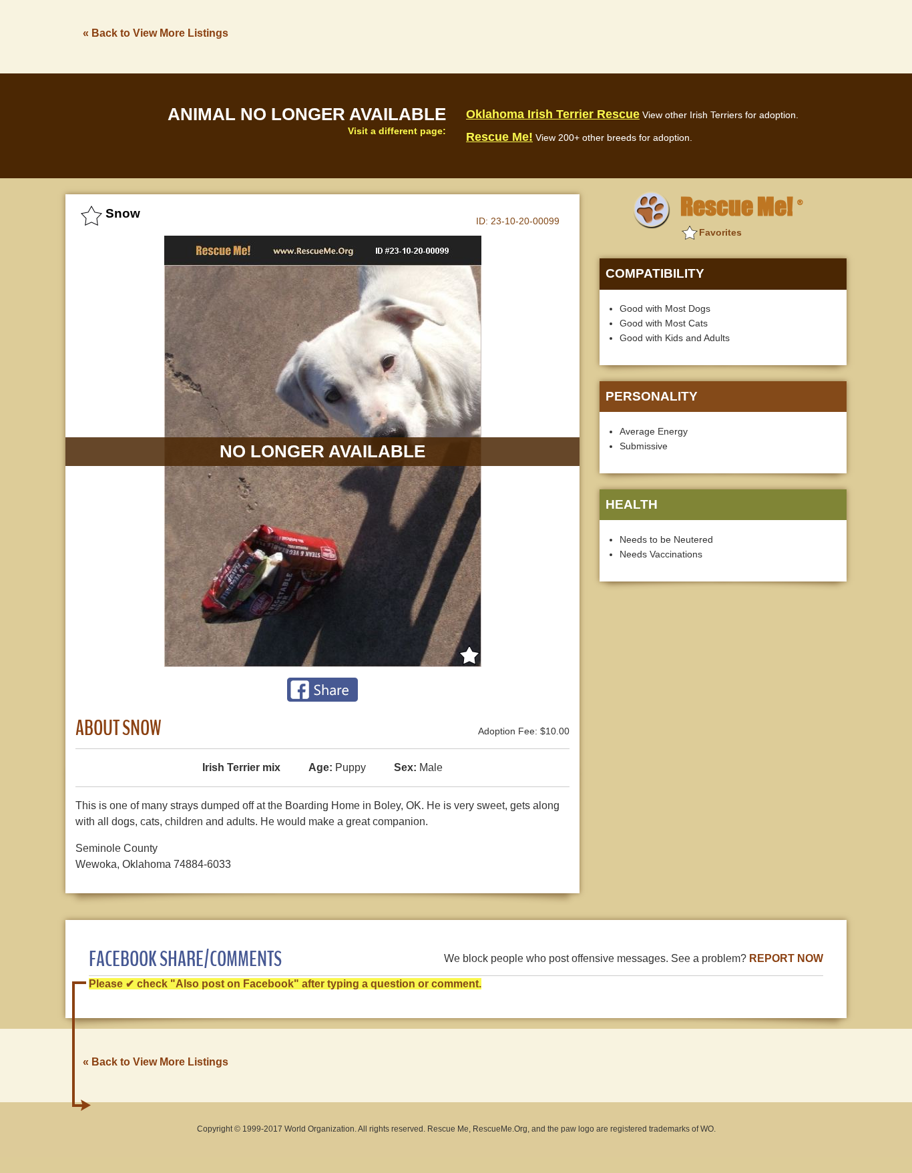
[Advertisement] (604, 35)
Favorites (720, 232)
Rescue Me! (499, 137)
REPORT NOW (786, 958)
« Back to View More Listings (155, 33)
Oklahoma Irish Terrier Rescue (553, 114)
